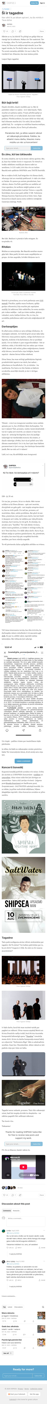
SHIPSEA (9, 24)
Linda (9, 1230)
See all (6, 1353)
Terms (26, 1389)
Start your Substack (17, 1394)
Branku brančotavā (13, 783)
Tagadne (29, 1036)
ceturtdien (6, 777)
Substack (12, 1399)
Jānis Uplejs (11, 1261)
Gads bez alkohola (10, 1326)
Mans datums (8, 1313)
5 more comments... (9, 1296)
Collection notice (36, 1389)
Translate (6, 9)
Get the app (34, 1394)
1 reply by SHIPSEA (15, 1254)
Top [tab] (4, 1307)
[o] (23, 1064)
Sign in (42, 3)
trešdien (37, 774)
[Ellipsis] (44, 1230)
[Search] (43, 1307)
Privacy (20, 1389)
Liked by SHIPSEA (14, 1233)
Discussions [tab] (18, 1307)
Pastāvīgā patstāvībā (12, 1340)
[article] (23, 1317)
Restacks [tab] (16, 1211)
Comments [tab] (7, 1211)
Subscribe (34, 3)
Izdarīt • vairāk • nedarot (11, 1329)
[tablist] (11, 1211)
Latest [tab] (10, 1307)
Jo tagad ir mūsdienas (10, 1316)
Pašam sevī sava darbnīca (11, 1343)
